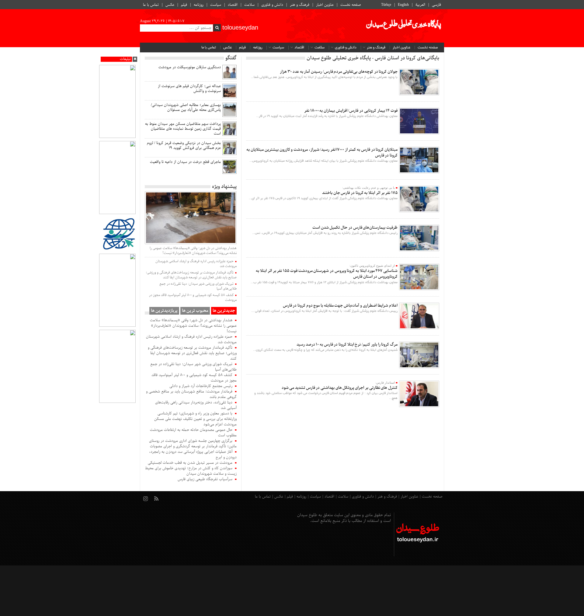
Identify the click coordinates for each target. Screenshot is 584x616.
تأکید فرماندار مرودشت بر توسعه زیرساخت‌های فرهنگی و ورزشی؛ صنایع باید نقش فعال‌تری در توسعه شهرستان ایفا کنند (191, 275)
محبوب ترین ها (195, 311)
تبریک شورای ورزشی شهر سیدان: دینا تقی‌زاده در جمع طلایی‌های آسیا (198, 286)
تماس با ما (151, 5)
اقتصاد (233, 5)
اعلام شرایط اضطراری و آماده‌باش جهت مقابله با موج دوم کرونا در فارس (340, 305)
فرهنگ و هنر (299, 5)
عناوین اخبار (325, 5)
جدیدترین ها (224, 311)
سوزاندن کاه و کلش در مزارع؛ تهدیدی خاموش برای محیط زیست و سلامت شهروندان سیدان (191, 471)
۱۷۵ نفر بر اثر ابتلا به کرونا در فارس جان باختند (360, 193)
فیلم (184, 5)
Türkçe (386, 5)
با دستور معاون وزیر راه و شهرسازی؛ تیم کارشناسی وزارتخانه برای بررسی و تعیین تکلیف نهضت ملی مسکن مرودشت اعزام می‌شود (195, 419)
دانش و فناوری (272, 5)
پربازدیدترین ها (164, 311)
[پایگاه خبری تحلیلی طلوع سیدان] (403, 26)
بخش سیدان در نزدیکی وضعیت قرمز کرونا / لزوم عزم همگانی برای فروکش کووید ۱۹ (184, 145)
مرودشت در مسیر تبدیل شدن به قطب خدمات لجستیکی (190, 463)
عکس (169, 5)
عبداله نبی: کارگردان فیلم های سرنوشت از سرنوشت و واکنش (189, 88)
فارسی (436, 5)
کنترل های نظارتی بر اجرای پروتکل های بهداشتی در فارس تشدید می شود (340, 388)
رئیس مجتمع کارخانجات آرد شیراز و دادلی (200, 386)
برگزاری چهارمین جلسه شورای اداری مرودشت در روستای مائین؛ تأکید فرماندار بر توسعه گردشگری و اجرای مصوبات (193, 443)
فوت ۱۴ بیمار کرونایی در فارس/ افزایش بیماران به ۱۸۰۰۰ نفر (351, 111)
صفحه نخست (350, 5)
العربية (420, 5)
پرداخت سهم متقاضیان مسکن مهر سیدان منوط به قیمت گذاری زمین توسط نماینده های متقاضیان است (183, 128)
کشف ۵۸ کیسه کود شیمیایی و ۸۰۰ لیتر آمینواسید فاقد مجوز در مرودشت (193, 297)
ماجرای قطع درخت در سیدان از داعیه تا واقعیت (185, 162)
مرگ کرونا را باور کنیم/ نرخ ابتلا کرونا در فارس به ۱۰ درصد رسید (347, 344)
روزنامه (198, 5)
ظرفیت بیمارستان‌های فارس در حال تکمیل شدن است (355, 228)
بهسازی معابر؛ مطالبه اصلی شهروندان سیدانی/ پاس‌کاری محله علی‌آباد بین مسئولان (186, 107)
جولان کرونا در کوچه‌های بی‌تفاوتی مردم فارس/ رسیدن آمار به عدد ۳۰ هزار (339, 72)
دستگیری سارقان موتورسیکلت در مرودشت (189, 67)
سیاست (215, 5)
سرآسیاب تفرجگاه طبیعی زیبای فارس (205, 479)
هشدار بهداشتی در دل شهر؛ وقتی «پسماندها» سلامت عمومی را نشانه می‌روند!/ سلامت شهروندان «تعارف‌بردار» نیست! (193, 250)
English (403, 5)
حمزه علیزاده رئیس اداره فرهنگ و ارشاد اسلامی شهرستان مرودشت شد (196, 264)
